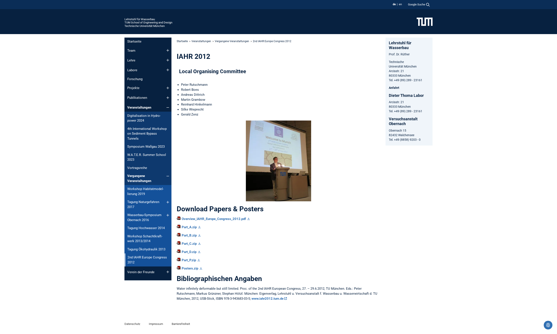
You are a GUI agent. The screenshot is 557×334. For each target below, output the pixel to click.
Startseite (134, 41)
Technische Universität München (144, 26)
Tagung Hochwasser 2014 (146, 228)
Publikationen (137, 98)
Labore (132, 70)
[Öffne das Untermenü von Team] (167, 50)
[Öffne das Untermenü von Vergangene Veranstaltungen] (167, 176)
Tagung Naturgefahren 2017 (143, 204)
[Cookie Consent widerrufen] (548, 325)
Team (131, 51)
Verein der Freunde (140, 272)
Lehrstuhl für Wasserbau (139, 19)
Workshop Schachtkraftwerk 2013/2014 (144, 238)
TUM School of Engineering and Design (148, 22)
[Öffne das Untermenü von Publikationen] (167, 97)
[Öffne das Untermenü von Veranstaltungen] (167, 107)
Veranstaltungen (139, 107)
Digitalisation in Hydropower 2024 (144, 118)
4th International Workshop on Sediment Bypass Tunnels (147, 134)
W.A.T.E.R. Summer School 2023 (146, 157)
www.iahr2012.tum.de (268, 299)
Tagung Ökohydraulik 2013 (146, 249)
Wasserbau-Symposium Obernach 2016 (144, 217)
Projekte (133, 88)
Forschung (135, 79)
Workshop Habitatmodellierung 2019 (145, 191)
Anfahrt (394, 87)
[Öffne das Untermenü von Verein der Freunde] (167, 271)
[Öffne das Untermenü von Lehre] (167, 60)
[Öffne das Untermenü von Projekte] (167, 88)
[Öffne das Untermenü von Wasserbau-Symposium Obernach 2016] (167, 215)
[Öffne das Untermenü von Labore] (167, 70)
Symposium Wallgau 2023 (146, 147)
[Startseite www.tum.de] (425, 21)
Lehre (131, 60)
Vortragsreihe (137, 168)
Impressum (156, 324)
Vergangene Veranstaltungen (139, 178)
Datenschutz (132, 324)
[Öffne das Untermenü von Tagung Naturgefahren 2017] (167, 202)
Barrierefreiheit (181, 324)
